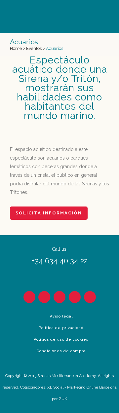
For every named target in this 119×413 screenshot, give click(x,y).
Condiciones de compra (61, 351)
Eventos (34, 48)
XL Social (55, 387)
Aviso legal (61, 316)
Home (16, 48)
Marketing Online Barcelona (92, 387)
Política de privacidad (61, 328)
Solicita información (49, 212)
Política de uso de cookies (61, 339)
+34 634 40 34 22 (60, 260)
